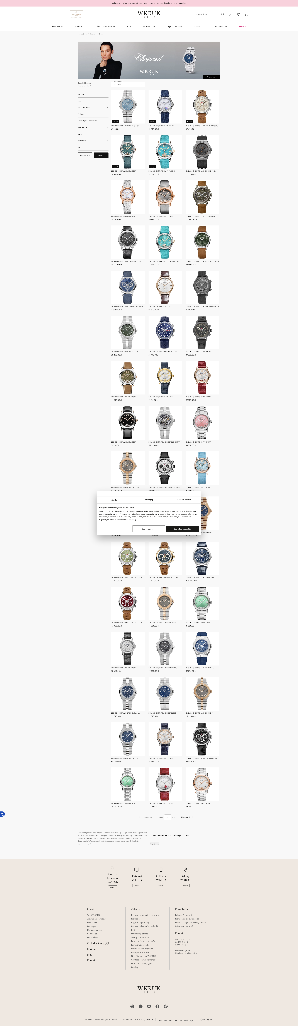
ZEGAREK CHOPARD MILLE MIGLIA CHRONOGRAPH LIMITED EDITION (198, 352)
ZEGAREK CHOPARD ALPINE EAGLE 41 (125, 352)
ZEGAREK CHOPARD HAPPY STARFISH (162, 171)
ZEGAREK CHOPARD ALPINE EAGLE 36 (125, 126)
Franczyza (91, 926)
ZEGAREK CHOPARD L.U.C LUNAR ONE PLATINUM (200, 577)
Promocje (135, 919)
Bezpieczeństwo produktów (143, 941)
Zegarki (92, 34)
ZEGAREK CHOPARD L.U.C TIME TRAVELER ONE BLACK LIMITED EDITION (203, 306)
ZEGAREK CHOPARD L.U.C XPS (159, 306)
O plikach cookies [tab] (184, 500)
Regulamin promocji (140, 922)
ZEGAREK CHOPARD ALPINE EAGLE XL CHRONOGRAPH (162, 668)
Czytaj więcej (154, 844)
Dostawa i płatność (139, 933)
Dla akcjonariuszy (95, 930)
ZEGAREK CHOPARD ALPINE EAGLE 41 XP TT (164, 442)
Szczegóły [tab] (149, 500)
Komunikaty (92, 933)
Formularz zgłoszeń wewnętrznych (190, 922)
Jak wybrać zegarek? (140, 945)
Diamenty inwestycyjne (141, 963)
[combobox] (128, 84)
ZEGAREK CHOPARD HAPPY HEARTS (161, 126)
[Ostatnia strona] (192, 817)
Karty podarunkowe (140, 952)
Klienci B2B (92, 922)
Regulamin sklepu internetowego (145, 915)
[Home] (149, 14)
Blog (89, 954)
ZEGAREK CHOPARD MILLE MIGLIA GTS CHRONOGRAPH (163, 352)
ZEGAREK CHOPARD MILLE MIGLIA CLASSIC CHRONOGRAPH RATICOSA (201, 126)
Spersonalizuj (147, 529)
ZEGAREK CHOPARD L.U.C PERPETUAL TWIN (127, 306)
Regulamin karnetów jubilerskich (145, 926)
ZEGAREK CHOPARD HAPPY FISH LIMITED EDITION (163, 261)
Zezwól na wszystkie (182, 529)
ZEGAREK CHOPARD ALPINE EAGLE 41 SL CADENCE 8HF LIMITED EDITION (200, 171)
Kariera (91, 949)
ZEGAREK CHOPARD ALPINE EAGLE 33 (162, 623)
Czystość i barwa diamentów (143, 959)
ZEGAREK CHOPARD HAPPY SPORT (123, 171)
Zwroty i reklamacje (140, 937)
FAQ (133, 930)
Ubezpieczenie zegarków (142, 948)
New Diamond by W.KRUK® (144, 956)
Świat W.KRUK (93, 915)
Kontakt (91, 960)
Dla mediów (92, 937)
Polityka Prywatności (184, 915)
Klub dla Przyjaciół (98, 943)
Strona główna (82, 34)
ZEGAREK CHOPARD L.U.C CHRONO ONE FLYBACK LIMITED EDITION (201, 216)
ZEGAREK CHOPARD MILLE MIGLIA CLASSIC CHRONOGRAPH (164, 487)
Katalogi (134, 967)
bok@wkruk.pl (180, 945)
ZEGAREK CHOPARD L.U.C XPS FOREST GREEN (202, 261)
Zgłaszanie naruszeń (184, 926)
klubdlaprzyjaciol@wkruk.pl (186, 953)
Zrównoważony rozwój (97, 919)
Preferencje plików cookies (187, 919)
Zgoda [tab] (114, 500)
